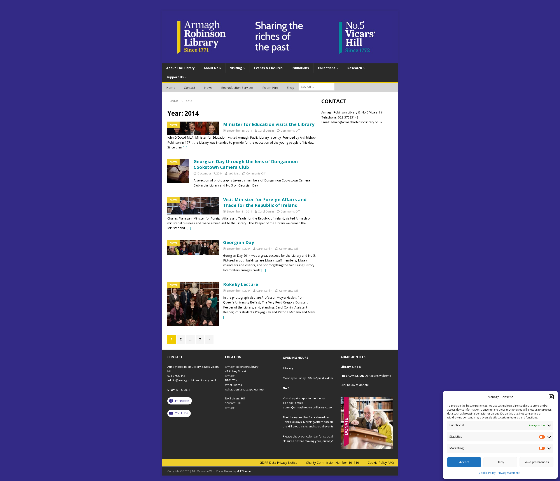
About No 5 (212, 68)
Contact (189, 87)
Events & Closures (268, 68)
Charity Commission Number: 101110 (332, 462)
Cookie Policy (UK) (381, 462)
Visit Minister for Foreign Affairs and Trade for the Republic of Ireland (265, 202)
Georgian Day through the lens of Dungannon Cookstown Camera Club (246, 164)
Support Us (175, 77)
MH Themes (244, 471)
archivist (234, 173)
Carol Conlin (266, 130)
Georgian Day (238, 242)
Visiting (236, 68)
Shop (290, 87)
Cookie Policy (487, 473)
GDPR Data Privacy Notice (278, 462)
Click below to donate (355, 385)
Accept (464, 462)
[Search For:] (316, 86)
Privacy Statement (509, 473)
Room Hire (270, 87)
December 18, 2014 (239, 130)
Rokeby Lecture (240, 284)
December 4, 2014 (238, 249)
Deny (500, 462)
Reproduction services (237, 87)
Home (170, 87)
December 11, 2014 (239, 211)
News (208, 87)
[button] (551, 397)
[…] (185, 147)
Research (354, 68)
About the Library (180, 68)
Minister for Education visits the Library (268, 124)
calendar (312, 436)
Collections (326, 68)
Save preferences (536, 462)
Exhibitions (300, 68)
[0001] (367, 423)
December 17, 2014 (210, 173)
